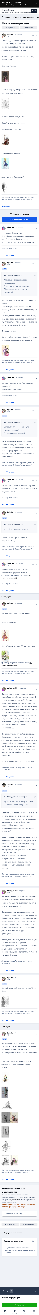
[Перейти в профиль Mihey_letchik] (4, 689)
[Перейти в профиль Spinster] (4, 35)
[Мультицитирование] (3, 255)
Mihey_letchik (12, 688)
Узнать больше (5, 4)
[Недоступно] (5, 72)
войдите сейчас (14, 1200)
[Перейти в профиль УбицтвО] (4, 228)
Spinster (10, 34)
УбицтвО (10, 227)
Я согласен (21, 1305)
